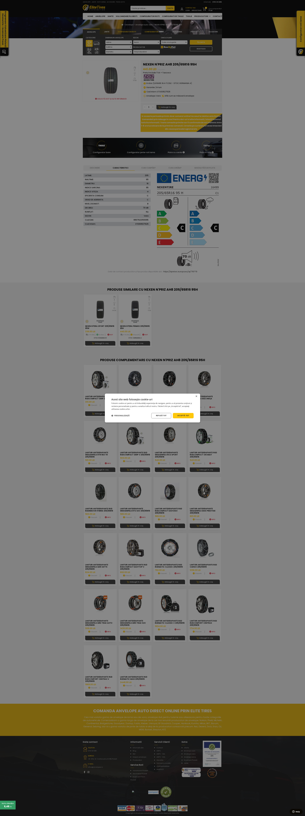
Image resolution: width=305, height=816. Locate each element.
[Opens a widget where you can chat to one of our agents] (296, 812)
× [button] (196, 396)
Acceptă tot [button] (183, 415)
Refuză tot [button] (161, 415)
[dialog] (152, 408)
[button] (120, 415)
